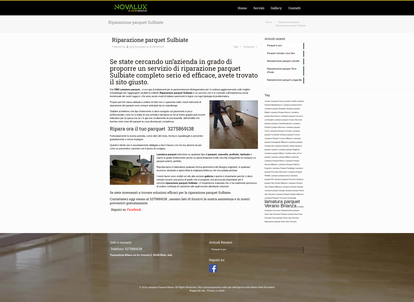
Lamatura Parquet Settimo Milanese (290, 194)
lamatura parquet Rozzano (285, 179)
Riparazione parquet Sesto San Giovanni (280, 222)
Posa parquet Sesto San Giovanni (285, 218)
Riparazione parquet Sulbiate (290, 25)
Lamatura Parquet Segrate (293, 187)
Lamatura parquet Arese (292, 105)
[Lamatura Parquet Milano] (131, 8)
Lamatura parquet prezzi (280, 176)
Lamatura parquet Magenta (289, 150)
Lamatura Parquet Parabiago (283, 168)
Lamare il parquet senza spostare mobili (280, 101)
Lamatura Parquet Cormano (281, 131)
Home (268, 22)
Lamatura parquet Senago (275, 190)
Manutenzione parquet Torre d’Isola (281, 70)
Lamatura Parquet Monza (274, 161)
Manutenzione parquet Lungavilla (284, 79)
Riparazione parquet (288, 22)
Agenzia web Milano (246, 287)
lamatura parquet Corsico (290, 135)
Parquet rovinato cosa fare (281, 53)
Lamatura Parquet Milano (160, 287)
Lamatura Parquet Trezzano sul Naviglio (280, 198)
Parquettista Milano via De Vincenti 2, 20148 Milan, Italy (141, 255)
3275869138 (180, 128)
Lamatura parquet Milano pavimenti (285, 157)
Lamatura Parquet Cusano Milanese (279, 138)
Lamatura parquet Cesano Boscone (288, 120)
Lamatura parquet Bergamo (275, 109)
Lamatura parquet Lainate (284, 146)
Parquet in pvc (274, 45)
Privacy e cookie (216, 290)
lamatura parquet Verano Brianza (282, 203)
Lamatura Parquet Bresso (280, 112)
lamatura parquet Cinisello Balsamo (278, 123)
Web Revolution (137, 46)
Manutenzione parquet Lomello (283, 61)
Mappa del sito (197, 290)
